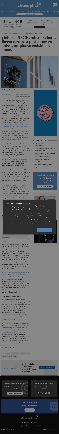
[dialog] (29, 217)
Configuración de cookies (36, 223)
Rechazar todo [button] (28, 230)
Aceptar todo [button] (44, 230)
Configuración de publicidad (37, 222)
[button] (11, 230)
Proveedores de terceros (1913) (32, 214)
